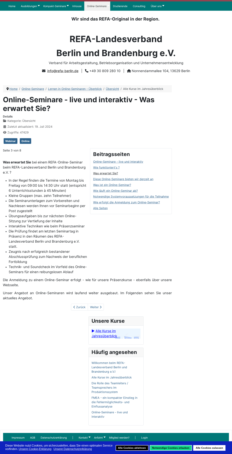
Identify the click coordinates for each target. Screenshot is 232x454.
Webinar (10, 141)
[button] (73, 437)
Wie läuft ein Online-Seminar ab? (115, 190)
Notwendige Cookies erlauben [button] (170, 447)
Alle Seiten (100, 208)
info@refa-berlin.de (62, 71)
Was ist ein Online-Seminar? (112, 185)
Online (25, 141)
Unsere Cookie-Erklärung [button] (35, 449)
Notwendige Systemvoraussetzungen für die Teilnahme (131, 196)
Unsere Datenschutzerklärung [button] (72, 449)
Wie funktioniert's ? (106, 167)
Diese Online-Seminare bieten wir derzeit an (123, 179)
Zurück (80, 307)
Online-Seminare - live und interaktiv (118, 161)
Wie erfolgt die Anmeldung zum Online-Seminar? (126, 202)
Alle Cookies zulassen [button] (209, 447)
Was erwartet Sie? (105, 173)
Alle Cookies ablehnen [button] (132, 447)
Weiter (95, 307)
